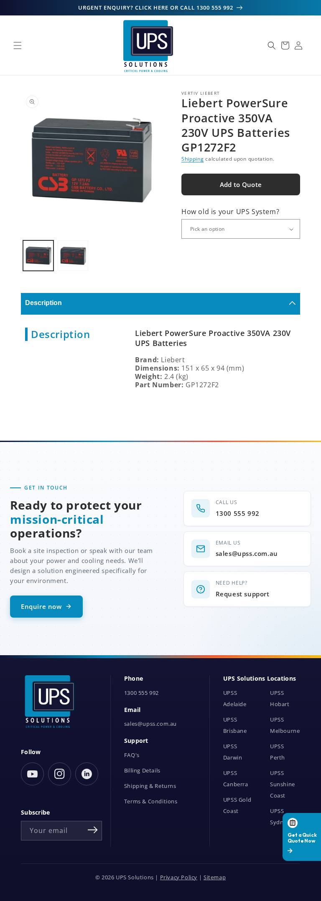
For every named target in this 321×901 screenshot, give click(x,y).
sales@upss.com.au (150, 723)
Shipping (192, 158)
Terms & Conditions (151, 801)
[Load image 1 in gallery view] (38, 255)
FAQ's (132, 755)
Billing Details (142, 770)
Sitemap (215, 877)
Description (43, 302)
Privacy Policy (178, 877)
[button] (17, 45)
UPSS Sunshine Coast (282, 784)
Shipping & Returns (150, 786)
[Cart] (285, 45)
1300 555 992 (141, 693)
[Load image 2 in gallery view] (73, 255)
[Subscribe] (93, 830)
